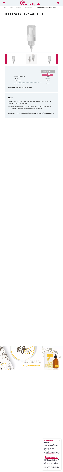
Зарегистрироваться (51, 457)
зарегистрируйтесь (52, 453)
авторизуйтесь (46, 455)
